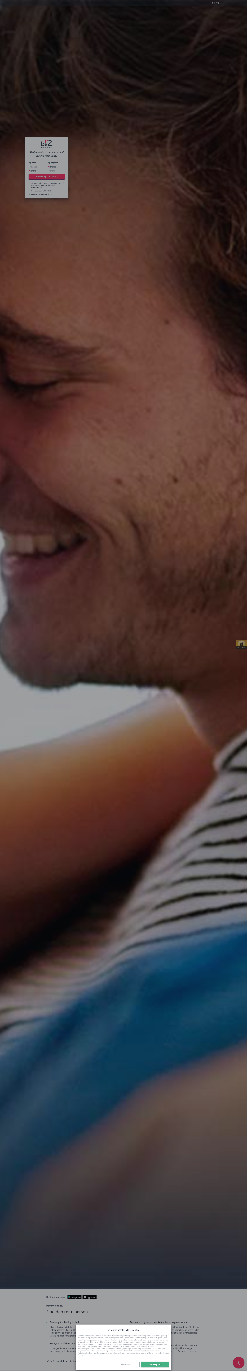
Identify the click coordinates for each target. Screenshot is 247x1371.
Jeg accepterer (155, 1364)
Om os (80, 1355)
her (153, 1353)
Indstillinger (145, 1351)
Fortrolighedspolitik (104, 1344)
